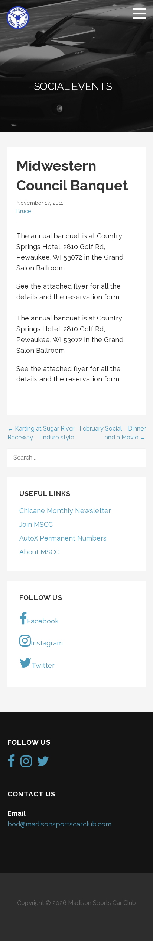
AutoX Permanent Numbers (63, 538)
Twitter (43, 665)
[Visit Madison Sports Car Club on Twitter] (43, 763)
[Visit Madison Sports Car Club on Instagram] (26, 763)
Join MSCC (36, 524)
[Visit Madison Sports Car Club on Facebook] (11, 763)
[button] (142, 13)
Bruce (23, 211)
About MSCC (39, 552)
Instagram (47, 643)
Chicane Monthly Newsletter (65, 511)
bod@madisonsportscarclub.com (59, 824)
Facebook (43, 621)
